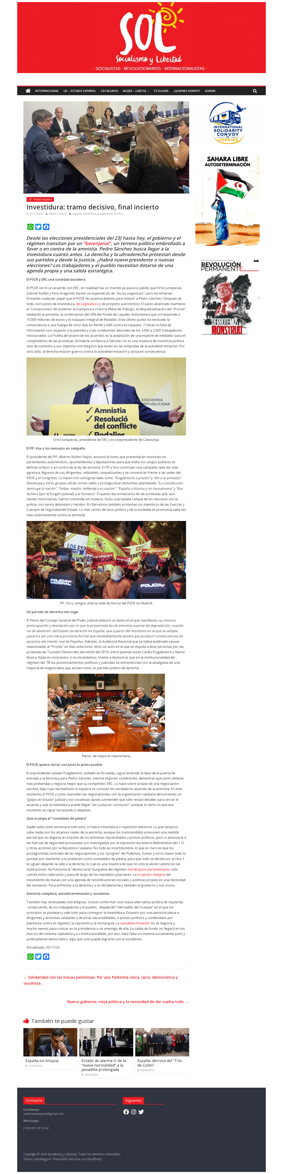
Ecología (161, 91)
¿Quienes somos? (186, 91)
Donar (210, 91)
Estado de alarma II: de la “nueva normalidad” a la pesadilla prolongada (103, 1065)
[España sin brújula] (50, 1030)
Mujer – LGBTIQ (134, 91)
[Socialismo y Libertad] (141, 4)
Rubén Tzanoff (58, 213)
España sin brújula (41, 1060)
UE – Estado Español (80, 91)
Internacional (47, 91)
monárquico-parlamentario (148, 869)
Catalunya (109, 91)
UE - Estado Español (40, 199)
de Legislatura (87, 304)
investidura (89, 213)
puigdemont (105, 213)
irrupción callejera (151, 874)
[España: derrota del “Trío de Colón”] (162, 1030)
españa (77, 213)
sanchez (118, 213)
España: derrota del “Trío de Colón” (159, 1063)
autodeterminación (135, 923)
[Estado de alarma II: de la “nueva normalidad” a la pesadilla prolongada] (106, 1030)
